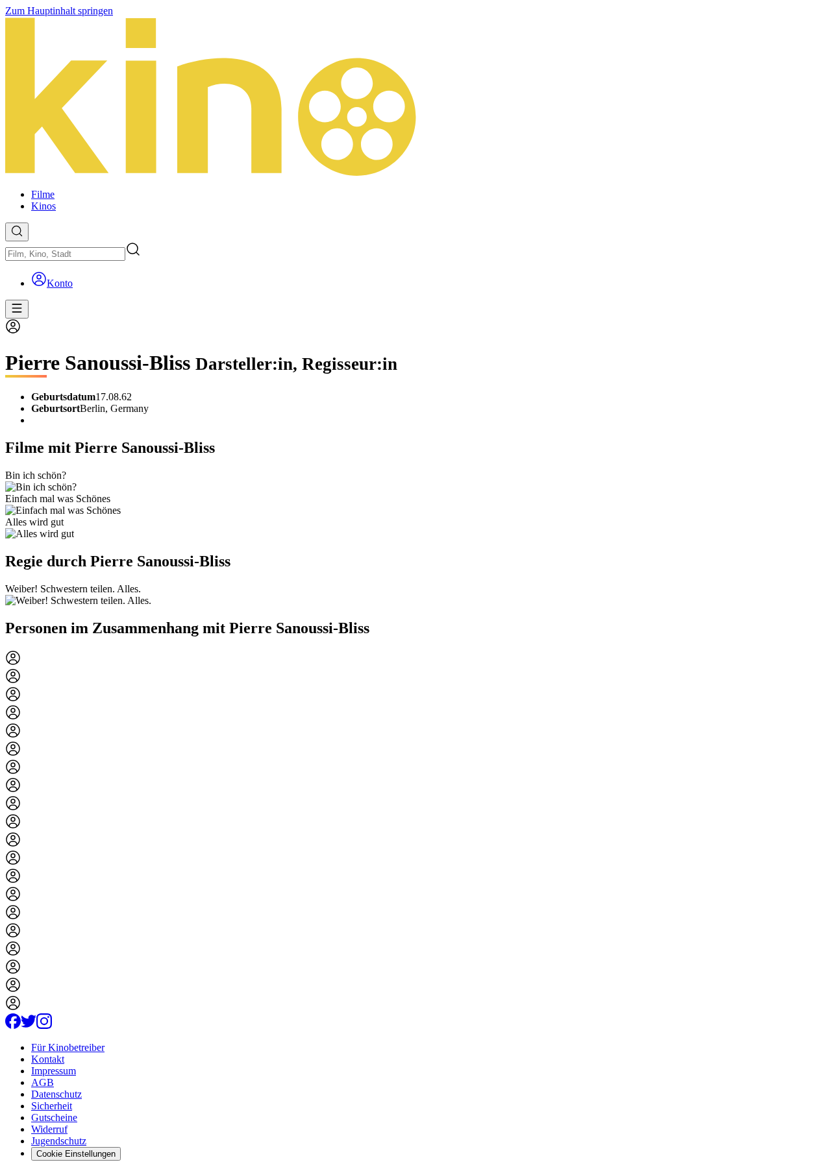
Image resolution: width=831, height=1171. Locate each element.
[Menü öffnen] (17, 309)
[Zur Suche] (17, 232)
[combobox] (65, 254)
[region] (415, 505)
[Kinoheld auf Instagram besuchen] (44, 1025)
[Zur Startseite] (415, 97)
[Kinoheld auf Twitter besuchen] (28, 1025)
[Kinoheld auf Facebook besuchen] (13, 1025)
